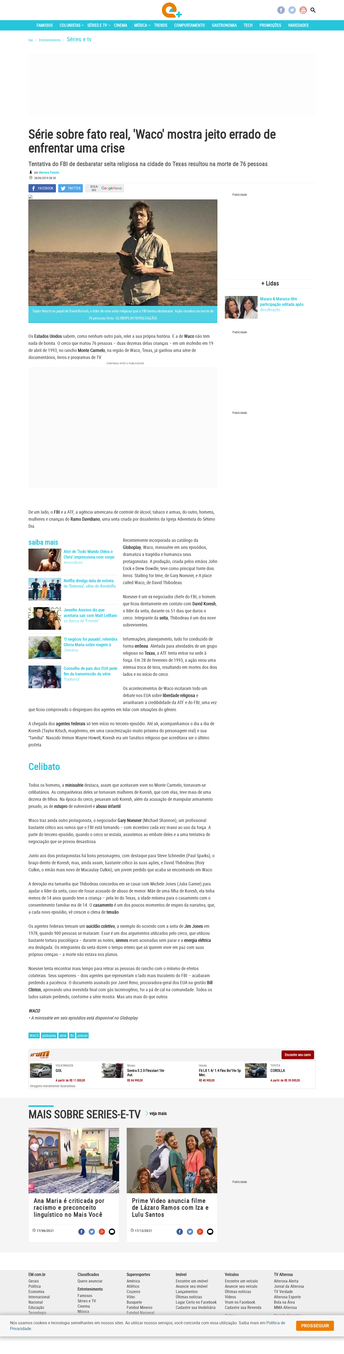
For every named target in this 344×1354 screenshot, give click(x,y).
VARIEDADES (298, 25)
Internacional (39, 1297)
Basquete (134, 1302)
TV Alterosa (283, 1274)
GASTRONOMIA (224, 25)
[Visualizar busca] (313, 10)
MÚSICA (140, 25)
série (63, 1035)
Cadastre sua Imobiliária (196, 1307)
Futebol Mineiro (139, 1307)
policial (82, 1035)
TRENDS (160, 25)
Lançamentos (187, 1291)
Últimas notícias (189, 1297)
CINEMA (120, 25)
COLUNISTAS (70, 25)
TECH (248, 25)
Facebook (281, 10)
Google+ (102, 1232)
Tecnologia (37, 1312)
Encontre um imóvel (192, 1281)
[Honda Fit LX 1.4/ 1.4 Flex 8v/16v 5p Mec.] (184, 1070)
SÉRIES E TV (97, 25)
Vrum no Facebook (240, 1302)
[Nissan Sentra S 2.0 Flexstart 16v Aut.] (113, 1070)
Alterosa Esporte (287, 1297)
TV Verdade (283, 1291)
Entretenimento (90, 1289)
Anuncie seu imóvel (192, 1286)
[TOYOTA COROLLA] (256, 1070)
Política (34, 1286)
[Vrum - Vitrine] (40, 1057)
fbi (72, 1035)
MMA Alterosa (285, 1307)
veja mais (158, 1113)
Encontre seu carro (298, 1054)
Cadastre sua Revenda (243, 1307)
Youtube (303, 10)
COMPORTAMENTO (189, 25)
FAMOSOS (45, 25)
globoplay (49, 1035)
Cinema (84, 1306)
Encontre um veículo (241, 1281)
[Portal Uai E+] (172, 10)
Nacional (35, 1302)
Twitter (292, 10)
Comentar (112, 1232)
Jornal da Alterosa (289, 1286)
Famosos (85, 1295)
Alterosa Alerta (286, 1281)
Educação (36, 1307)
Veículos (232, 1274)
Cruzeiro (133, 1291)
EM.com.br (37, 1274)
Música (83, 1311)
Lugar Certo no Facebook (196, 1302)
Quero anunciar (90, 1281)
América (133, 1281)
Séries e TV (87, 1301)
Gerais (33, 1281)
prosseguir (315, 1325)
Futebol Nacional (140, 1312)
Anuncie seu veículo (241, 1286)
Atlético (133, 1286)
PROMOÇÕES (270, 25)
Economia (36, 1291)
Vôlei (131, 1297)
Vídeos (230, 1297)
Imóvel (181, 1274)
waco (34, 1035)
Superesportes (138, 1274)
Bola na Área (284, 1302)
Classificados (88, 1274)
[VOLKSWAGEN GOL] (41, 1070)
